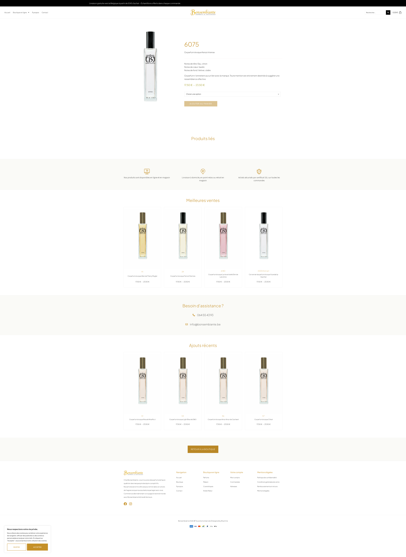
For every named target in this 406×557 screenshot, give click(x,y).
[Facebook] (125, 503)
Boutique (179, 482)
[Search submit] (388, 12)
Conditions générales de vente (268, 482)
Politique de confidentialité (267, 477)
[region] (27, 539)
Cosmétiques (208, 486)
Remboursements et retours (267, 486)
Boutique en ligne (20, 12)
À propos (35, 12)
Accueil (7, 12)
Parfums (206, 477)
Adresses (233, 486)
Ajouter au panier (201, 103)
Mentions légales (263, 491)
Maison (205, 482)
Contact (45, 12)
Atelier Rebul (207, 491)
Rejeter (16, 547)
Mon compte (235, 477)
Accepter (37, 547)
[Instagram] (130, 503)
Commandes (235, 482)
